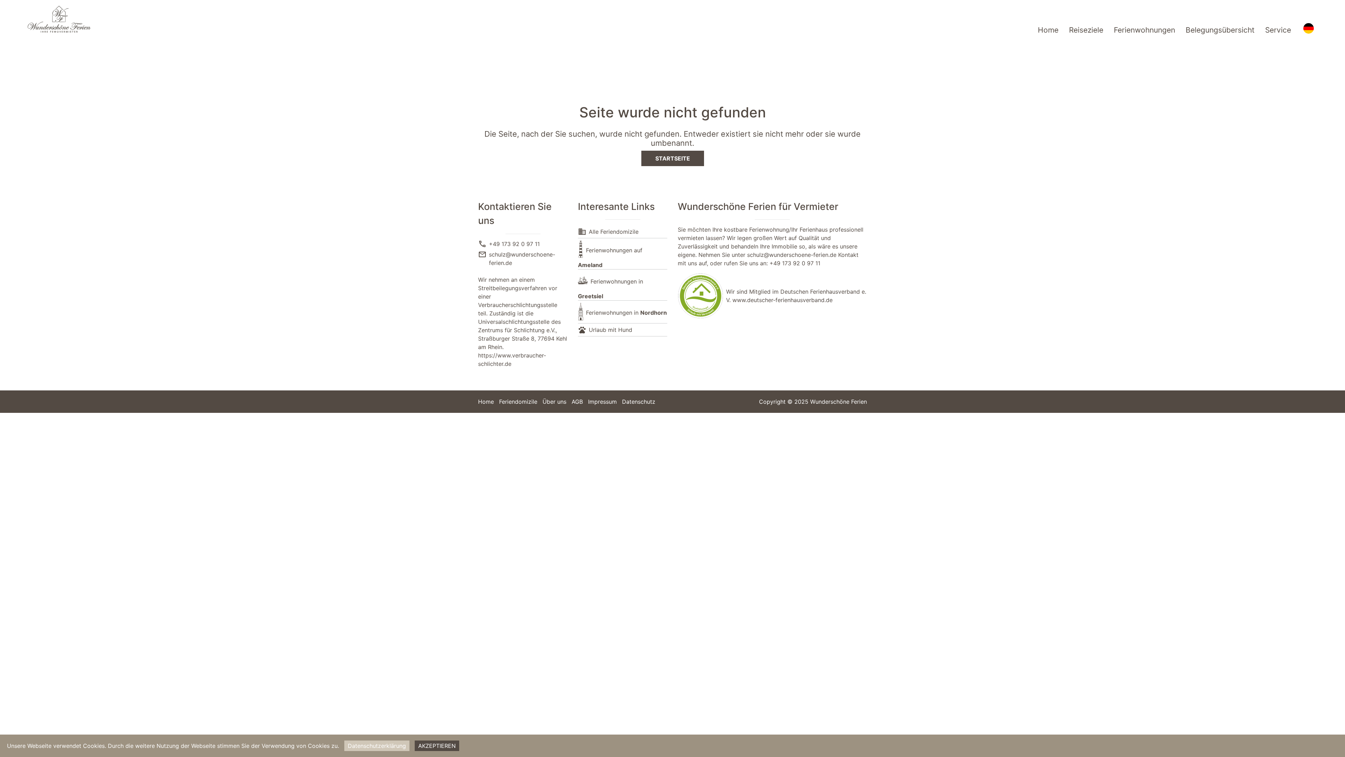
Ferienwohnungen (1144, 30)
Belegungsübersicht (1220, 30)
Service (1278, 30)
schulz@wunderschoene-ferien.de (791, 254)
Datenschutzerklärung (377, 745)
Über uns (554, 401)
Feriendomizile (518, 401)
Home (1048, 30)
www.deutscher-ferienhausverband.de (782, 300)
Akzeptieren (437, 745)
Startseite (672, 158)
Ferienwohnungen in (626, 312)
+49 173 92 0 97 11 (514, 243)
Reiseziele (1086, 30)
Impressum (602, 401)
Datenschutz (638, 401)
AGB (577, 401)
